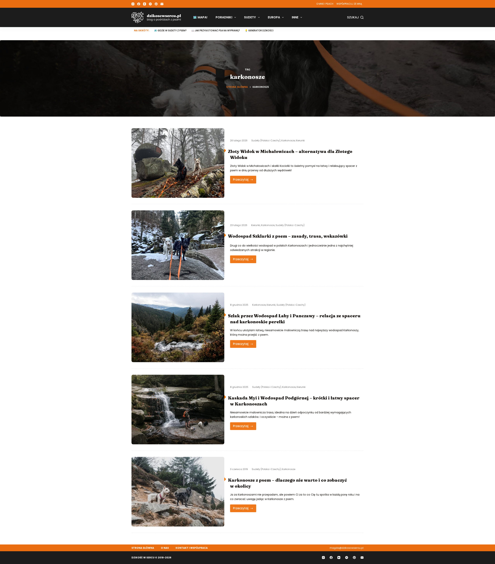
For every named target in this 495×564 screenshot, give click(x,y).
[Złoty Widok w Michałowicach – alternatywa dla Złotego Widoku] (177, 163)
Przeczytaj (244, 180)
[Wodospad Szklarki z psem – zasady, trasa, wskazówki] (177, 245)
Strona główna (142, 547)
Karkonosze (288, 140)
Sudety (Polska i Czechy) (265, 140)
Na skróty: (141, 30)
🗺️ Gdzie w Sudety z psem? (170, 30)
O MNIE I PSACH (324, 3)
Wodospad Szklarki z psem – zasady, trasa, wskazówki (288, 236)
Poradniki (224, 17)
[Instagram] (132, 4)
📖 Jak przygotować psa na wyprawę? (215, 30)
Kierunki (300, 140)
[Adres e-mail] (161, 4)
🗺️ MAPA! (200, 17)
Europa (274, 17)
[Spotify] (150, 4)
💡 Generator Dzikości (259, 30)
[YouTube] (144, 4)
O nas (165, 547)
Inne (295, 17)
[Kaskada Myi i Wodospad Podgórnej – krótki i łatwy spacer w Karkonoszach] (177, 409)
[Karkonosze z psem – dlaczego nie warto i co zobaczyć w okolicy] (177, 491)
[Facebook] (138, 4)
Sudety (250, 17)
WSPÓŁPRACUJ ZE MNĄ (349, 3)
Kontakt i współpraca (192, 547)
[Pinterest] (156, 4)
